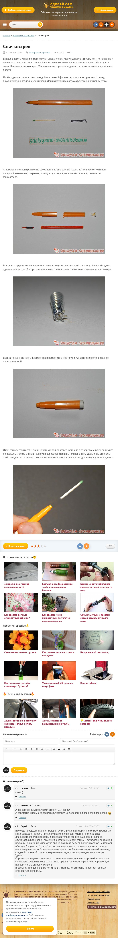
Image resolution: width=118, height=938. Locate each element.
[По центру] (31, 749)
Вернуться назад (16, 546)
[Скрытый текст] (54, 749)
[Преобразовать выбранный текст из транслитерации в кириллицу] (64, 749)
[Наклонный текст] (11, 749)
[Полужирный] (6, 749)
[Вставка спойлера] (69, 749)
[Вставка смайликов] (42, 749)
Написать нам (93, 902)
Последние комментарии (98, 895)
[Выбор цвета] (48, 749)
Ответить (22, 797)
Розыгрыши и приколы (39, 52)
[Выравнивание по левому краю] (26, 749)
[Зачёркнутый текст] (20, 749)
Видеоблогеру (93, 899)
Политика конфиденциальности (102, 907)
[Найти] (40, 24)
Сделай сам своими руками (59, 5)
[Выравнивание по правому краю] (36, 749)
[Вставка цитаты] (59, 749)
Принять (30, 928)
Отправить (19, 770)
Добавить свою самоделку (98, 891)
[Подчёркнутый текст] (15, 749)
